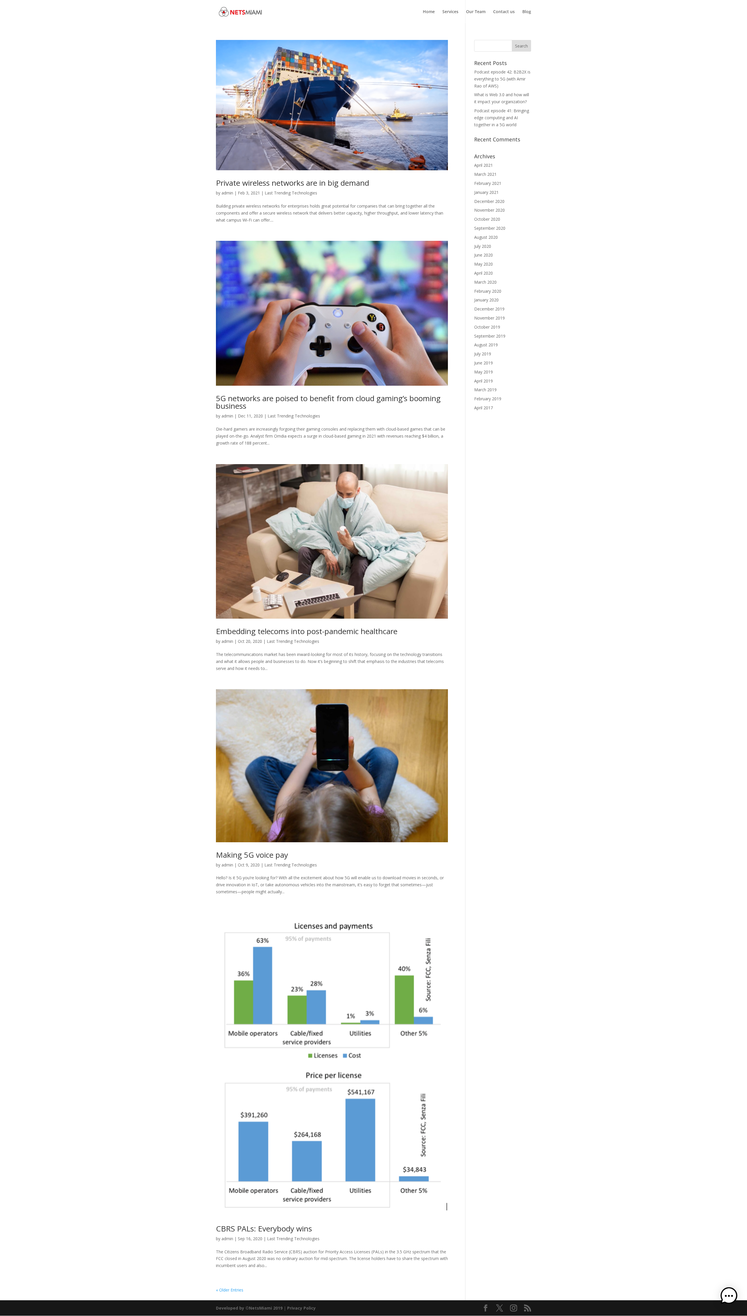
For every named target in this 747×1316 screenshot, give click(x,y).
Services (450, 12)
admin (227, 193)
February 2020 (487, 291)
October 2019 (487, 327)
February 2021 (487, 183)
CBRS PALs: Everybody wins (264, 1228)
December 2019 (489, 309)
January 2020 (486, 300)
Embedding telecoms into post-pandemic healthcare (306, 631)
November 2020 (489, 210)
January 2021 (486, 192)
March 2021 (485, 174)
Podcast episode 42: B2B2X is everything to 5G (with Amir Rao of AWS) (502, 79)
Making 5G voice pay (252, 855)
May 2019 (483, 372)
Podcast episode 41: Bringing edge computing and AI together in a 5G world (501, 117)
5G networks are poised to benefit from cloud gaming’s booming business (328, 402)
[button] (729, 1297)
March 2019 (485, 389)
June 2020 (483, 255)
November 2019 (489, 318)
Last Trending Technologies (291, 193)
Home (429, 12)
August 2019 (486, 345)
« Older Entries (229, 1290)
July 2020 (482, 246)
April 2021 (483, 165)
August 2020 (486, 237)
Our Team (476, 12)
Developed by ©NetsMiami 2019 (250, 1308)
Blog (526, 12)
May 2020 (483, 264)
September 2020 (489, 228)
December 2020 (489, 201)
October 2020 (487, 219)
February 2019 (487, 398)
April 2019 (483, 381)
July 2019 (482, 354)
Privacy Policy (301, 1308)
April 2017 (483, 407)
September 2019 (489, 336)
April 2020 (483, 273)
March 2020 (485, 282)
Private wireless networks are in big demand (292, 183)
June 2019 (483, 363)
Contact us (504, 12)
